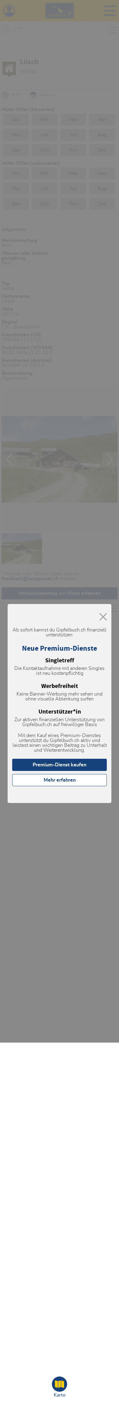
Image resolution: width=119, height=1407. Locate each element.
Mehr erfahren (60, 780)
